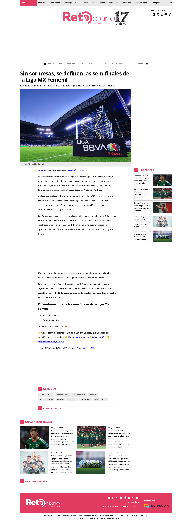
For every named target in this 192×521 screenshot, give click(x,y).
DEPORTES (130, 64)
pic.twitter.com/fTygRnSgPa (51, 341)
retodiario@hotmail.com (95, 518)
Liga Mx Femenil (79, 395)
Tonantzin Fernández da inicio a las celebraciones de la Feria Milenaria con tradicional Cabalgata (103, 3)
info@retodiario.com (111, 518)
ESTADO (51, 64)
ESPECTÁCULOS (117, 64)
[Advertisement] (96, 45)
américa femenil (46, 395)
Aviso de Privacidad (110, 506)
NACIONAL (92, 64)
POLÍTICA (81, 64)
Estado (134, 506)
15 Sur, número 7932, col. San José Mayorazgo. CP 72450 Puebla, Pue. (108, 515)
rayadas (60, 399)
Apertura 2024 (63, 395)
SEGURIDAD (71, 64)
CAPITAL (60, 64)
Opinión (141, 64)
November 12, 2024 (86, 348)
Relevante (72, 399)
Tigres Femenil (100, 399)
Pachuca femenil (46, 399)
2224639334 (144, 515)
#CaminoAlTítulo (99, 337)
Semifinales (85, 399)
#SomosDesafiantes (79, 337)
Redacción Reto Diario (77, 170)
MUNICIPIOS (104, 64)
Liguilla (92, 395)
